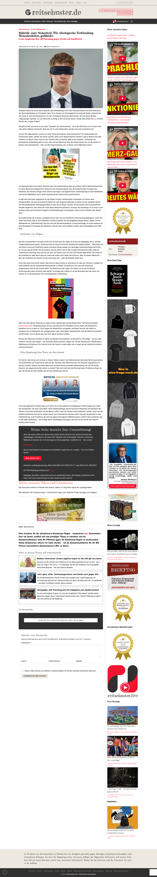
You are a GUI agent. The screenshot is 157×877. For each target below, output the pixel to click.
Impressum (108, 871)
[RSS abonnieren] (127, 2)
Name (24, 661)
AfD (20, 29)
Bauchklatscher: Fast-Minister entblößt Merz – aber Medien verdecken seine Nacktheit (119, 120)
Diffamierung (41, 29)
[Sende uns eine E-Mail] (124, 2)
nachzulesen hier (25, 326)
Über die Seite (36, 3)
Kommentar (26, 643)
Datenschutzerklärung (121, 871)
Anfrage (52, 470)
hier (95, 119)
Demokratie (26, 29)
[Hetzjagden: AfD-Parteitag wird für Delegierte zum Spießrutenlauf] (61, 595)
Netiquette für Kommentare (83, 871)
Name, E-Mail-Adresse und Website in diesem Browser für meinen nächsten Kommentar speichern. (60, 671)
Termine (57, 871)
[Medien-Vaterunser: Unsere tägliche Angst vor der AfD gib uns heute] (61, 563)
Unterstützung (47, 3)
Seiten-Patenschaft (61, 3)
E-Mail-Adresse (55, 661)
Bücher (71, 3)
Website (79, 661)
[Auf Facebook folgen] (117, 2)
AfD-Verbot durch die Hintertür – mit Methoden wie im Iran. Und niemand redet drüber (122, 164)
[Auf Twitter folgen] (121, 2)
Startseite (32, 871)
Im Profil (26, 3)
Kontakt (78, 3)
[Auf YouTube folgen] (131, 2)
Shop (85, 3)
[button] (131, 21)
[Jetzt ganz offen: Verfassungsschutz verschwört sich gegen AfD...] (61, 578)
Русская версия (98, 871)
